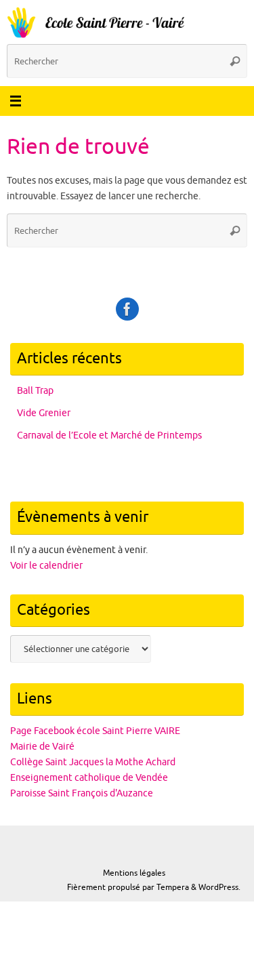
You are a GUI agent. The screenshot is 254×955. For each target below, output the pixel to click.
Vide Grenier (43, 413)
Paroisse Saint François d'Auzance (81, 793)
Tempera (172, 887)
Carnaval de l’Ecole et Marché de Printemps (109, 435)
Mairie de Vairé (42, 746)
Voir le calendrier (46, 565)
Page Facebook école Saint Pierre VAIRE (95, 731)
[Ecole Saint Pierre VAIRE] (127, 309)
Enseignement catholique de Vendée (89, 778)
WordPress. (219, 887)
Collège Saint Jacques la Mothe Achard (92, 762)
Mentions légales (134, 873)
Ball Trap (35, 391)
